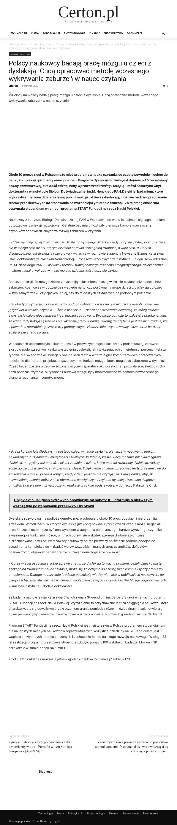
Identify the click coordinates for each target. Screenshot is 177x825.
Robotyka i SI (51, 33)
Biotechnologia (74, 33)
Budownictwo (113, 33)
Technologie (19, 33)
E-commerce (134, 33)
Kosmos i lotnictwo (41, 44)
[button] (163, 33)
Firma (35, 33)
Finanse (94, 33)
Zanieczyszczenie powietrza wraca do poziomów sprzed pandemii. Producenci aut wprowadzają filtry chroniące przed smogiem (131, 746)
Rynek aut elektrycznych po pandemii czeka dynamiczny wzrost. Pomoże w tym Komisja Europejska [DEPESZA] (40, 746)
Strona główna (17, 44)
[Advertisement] (88, 139)
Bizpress (13, 85)
